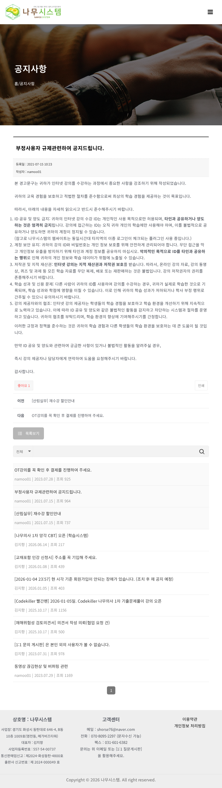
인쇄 (201, 385)
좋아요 (24, 385)
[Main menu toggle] (210, 12)
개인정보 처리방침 (190, 726)
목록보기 (32, 433)
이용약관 (189, 719)
